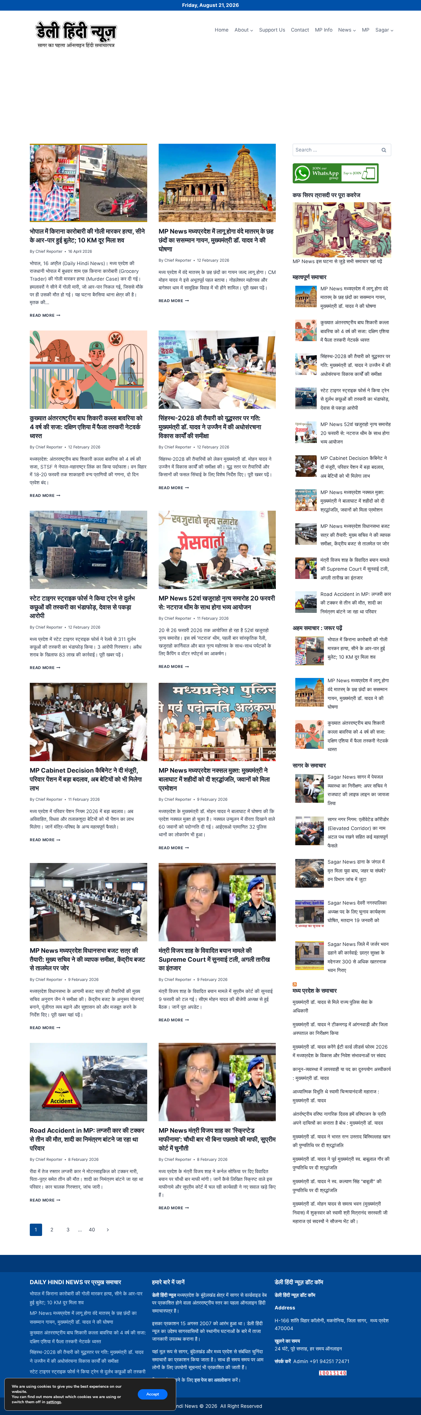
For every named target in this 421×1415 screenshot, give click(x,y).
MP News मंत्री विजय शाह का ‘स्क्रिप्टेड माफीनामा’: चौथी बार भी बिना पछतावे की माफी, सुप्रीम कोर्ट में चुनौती (217, 1139)
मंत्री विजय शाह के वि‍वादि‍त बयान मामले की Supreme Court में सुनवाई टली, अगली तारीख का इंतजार (214, 959)
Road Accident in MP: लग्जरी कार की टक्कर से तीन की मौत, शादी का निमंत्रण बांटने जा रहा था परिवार (87, 1139)
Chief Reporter (49, 251)
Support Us (272, 30)
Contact (300, 30)
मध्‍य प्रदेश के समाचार (315, 990)
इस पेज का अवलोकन (212, 1380)
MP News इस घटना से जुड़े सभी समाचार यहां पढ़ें (337, 261)
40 (92, 1230)
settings (53, 1402)
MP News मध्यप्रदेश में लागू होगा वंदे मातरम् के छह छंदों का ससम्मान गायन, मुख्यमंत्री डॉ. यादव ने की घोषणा (216, 240)
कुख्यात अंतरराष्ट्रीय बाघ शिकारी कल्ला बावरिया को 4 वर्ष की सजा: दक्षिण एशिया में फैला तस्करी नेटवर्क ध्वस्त (86, 427)
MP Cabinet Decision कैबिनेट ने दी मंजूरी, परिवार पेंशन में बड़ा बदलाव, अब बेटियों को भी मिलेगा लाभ (86, 779)
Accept (152, 1394)
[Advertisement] (210, 94)
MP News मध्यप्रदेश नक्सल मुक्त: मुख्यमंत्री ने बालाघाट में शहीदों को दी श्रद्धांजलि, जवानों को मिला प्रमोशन (214, 779)
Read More (45, 315)
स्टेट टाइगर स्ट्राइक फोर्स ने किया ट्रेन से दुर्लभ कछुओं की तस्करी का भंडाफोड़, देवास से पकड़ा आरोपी (82, 607)
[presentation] (88, 183)
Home (222, 30)
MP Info (324, 30)
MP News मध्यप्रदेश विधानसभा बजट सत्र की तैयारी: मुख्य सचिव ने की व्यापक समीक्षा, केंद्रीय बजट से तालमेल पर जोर (87, 959)
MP (365, 30)
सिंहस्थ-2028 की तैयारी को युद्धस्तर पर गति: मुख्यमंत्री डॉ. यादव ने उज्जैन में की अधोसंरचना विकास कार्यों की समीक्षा (210, 427)
